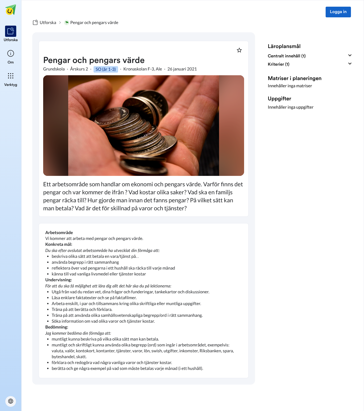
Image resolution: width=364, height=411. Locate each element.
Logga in (338, 12)
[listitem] (11, 34)
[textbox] (143, 300)
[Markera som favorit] (239, 50)
